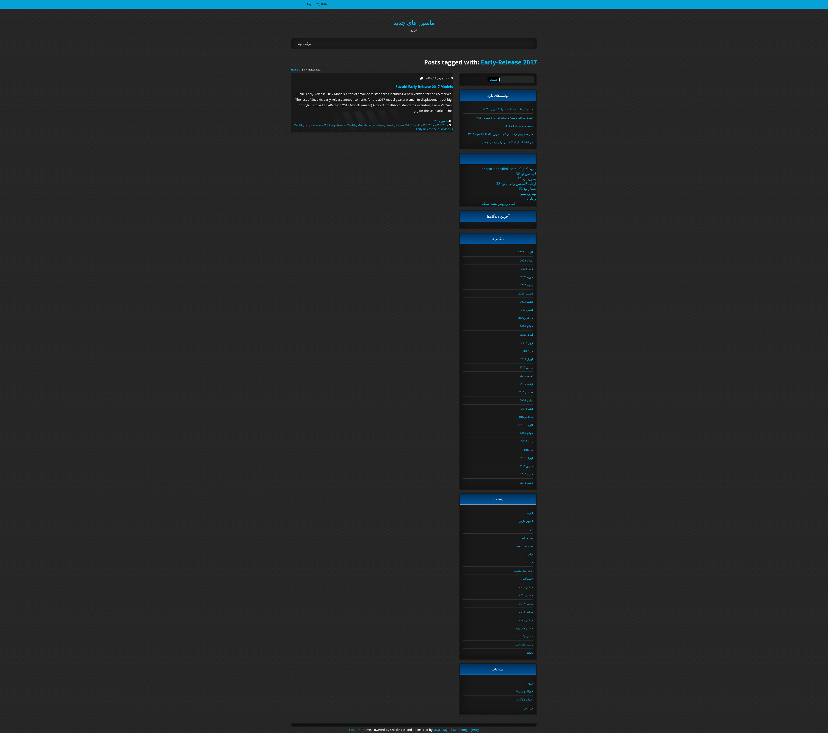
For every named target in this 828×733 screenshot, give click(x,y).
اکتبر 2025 (527, 310)
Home (294, 69)
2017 (445, 125)
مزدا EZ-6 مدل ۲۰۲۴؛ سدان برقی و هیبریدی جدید (507, 142)
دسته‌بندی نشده (524, 546)
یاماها (530, 652)
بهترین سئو (528, 193)
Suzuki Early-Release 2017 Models (424, 86)
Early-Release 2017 (509, 62)
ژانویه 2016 (526, 482)
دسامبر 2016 (525, 392)
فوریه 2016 (526, 474)
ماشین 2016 (526, 595)
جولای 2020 (526, 326)
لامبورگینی (527, 578)
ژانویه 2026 (526, 285)
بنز (531, 529)
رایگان (531, 198)
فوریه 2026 (526, 277)
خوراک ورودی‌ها (524, 691)
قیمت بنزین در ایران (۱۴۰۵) (518, 125)
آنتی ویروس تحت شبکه (498, 203)
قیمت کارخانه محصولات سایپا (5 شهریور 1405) (507, 109)
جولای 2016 (526, 433)
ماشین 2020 (526, 620)
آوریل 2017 (526, 359)
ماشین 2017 (441, 121)
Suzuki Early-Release (422, 127)
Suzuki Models (443, 129)
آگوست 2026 (525, 252)
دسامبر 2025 (525, 293)
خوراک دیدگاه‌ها (524, 699)
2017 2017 (434, 125)
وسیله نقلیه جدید (524, 644)
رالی (530, 554)
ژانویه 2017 (526, 383)
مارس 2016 (526, 466)
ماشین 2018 (526, 611)
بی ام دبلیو (527, 537)
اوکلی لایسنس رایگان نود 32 (516, 183)
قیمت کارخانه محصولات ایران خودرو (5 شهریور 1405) (504, 117)
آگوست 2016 (525, 425)
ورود (530, 683)
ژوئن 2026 (527, 268)
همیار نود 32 (527, 188)
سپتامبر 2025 (525, 318)
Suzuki (390, 125)
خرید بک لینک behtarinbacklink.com (508, 168)
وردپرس (528, 708)
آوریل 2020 (526, 334)
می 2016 (528, 449)
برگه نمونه (304, 44)
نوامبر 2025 (526, 301)
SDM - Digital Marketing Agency (456, 730)
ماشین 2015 (526, 587)
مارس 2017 (526, 367)
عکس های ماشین (523, 570)
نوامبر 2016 (526, 400)
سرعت (529, 562)
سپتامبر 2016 (525, 416)
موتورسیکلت (526, 636)
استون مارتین (525, 521)
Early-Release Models (342, 125)
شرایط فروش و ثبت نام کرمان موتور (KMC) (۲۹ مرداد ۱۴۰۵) (500, 134)
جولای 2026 (526, 260)
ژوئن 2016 (527, 441)
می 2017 (528, 351)
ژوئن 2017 (527, 343)
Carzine (355, 730)
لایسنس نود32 (526, 173)
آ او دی (529, 513)
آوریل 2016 (526, 458)
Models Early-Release (371, 125)
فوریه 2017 (526, 375)
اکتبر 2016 (527, 408)
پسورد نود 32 (527, 178)
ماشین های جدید (414, 22)
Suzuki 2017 (403, 125)
